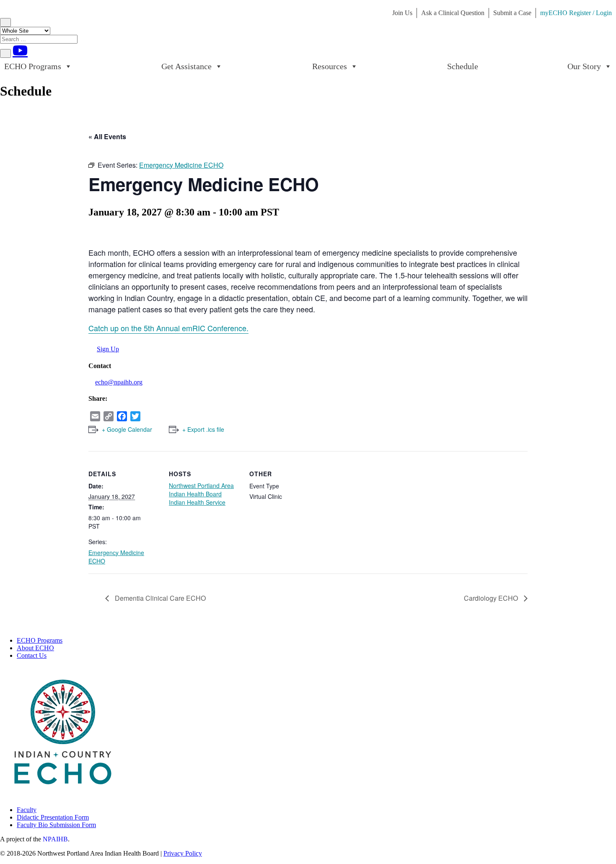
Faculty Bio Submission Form (56, 824)
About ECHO (35, 647)
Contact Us (32, 655)
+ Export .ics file (203, 429)
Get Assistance (186, 66)
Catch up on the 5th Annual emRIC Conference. (168, 327)
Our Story (584, 66)
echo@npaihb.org (118, 382)
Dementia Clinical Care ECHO (159, 598)
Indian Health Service (197, 502)
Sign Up (108, 349)
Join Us (402, 12)
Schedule (462, 66)
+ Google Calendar (127, 429)
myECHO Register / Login (576, 12)
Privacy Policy (182, 853)
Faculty (26, 809)
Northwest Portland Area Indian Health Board (201, 489)
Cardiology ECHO (492, 598)
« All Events (107, 136)
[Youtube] (20, 50)
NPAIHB (55, 839)
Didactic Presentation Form (53, 817)
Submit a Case (512, 12)
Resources (329, 66)
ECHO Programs (32, 66)
